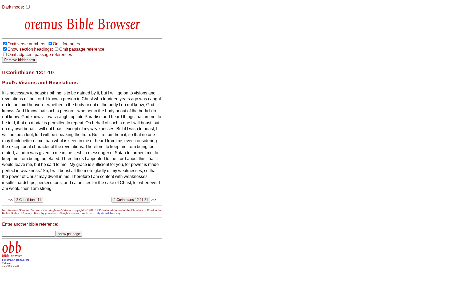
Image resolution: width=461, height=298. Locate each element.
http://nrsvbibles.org (108, 213)
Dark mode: (13, 7)
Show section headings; (30, 49)
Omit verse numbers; (26, 44)
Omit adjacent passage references (39, 54)
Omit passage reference (81, 49)
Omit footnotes (66, 44)
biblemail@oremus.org (15, 259)
